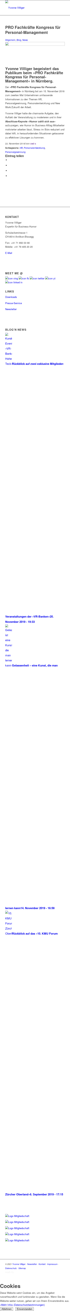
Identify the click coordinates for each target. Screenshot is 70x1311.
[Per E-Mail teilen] (10, 176)
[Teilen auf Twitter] (10, 165)
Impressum (52, 1263)
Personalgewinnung (15, 151)
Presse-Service (13, 303)
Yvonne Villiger (19, 1263)
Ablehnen (6, 1309)
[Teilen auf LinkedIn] (10, 170)
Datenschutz (11, 1268)
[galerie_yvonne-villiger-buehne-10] (35, 44)
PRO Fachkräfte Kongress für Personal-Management (32, 29)
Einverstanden (24, 1309)
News (25, 39)
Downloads (11, 297)
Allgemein (10, 39)
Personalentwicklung (34, 147)
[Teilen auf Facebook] (10, 160)
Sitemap (22, 1268)
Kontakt (42, 1263)
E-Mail (8, 253)
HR (21, 147)
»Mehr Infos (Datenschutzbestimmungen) (22, 1305)
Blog (19, 39)
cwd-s (33, 143)
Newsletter (11, 309)
